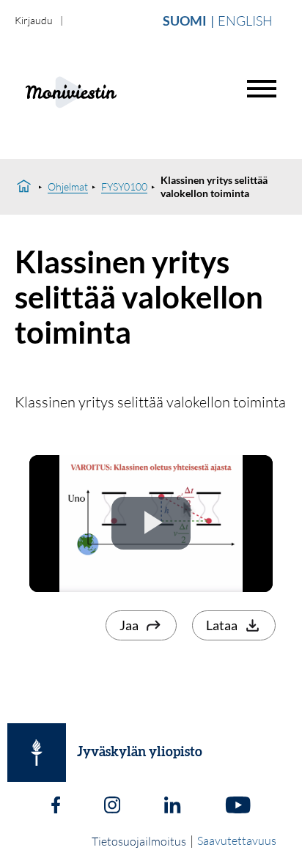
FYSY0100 (124, 186)
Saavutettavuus (236, 840)
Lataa (221, 625)
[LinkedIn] (172, 807)
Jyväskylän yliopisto (139, 752)
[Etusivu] (24, 186)
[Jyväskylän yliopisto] (36, 752)
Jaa (129, 625)
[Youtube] (238, 807)
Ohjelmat (68, 186)
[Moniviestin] (107, 90)
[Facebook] (55, 807)
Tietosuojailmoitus (139, 841)
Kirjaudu (34, 20)
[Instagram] (112, 807)
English (245, 20)
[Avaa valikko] (261, 88)
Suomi (185, 20)
